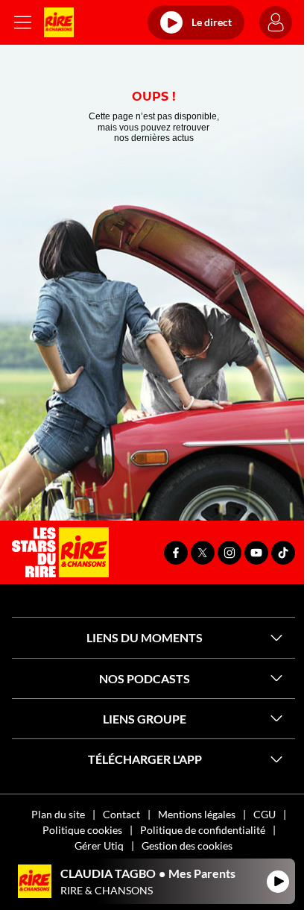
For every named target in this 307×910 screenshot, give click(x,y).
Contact (121, 814)
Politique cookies (82, 829)
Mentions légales (196, 814)
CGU (264, 814)
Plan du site (58, 814)
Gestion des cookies (187, 845)
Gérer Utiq (99, 845)
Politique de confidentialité (202, 829)
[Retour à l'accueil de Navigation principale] (59, 22)
